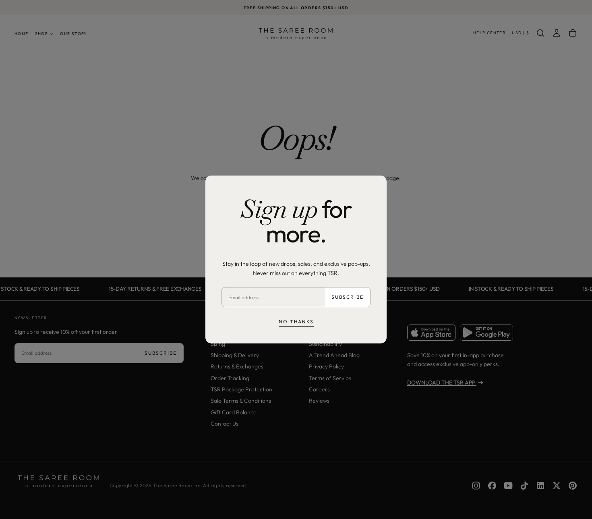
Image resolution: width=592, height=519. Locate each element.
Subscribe (347, 297)
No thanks (296, 321)
